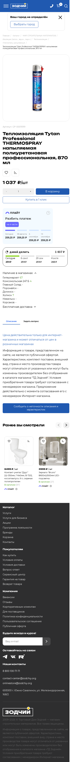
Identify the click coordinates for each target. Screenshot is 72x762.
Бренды (7, 532)
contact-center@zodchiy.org (19, 678)
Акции (7, 522)
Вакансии (9, 597)
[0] (58, 6)
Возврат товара (12, 584)
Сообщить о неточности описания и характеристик (36, 408)
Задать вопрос (31, 321)
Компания (10, 591)
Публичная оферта (14, 626)
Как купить (9, 555)
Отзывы (7, 602)
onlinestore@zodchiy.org (17, 683)
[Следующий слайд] (66, 425)
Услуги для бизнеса (15, 517)
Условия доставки (14, 564)
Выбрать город (24, 24)
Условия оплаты (13, 559)
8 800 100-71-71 (11, 671)
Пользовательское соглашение (22, 621)
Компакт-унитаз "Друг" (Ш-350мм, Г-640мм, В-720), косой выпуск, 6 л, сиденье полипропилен (18, 477)
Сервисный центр (14, 574)
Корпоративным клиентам (19, 606)
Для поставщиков (14, 611)
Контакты (8, 542)
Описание (11, 321)
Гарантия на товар (14, 579)
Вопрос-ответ (11, 569)
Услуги (7, 513)
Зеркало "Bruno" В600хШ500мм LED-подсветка (49, 475)
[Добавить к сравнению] (28, 441)
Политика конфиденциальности (23, 616)
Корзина (8, 537)
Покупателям (13, 549)
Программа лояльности (17, 527)
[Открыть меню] (5, 6)
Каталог (9, 507)
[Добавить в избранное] (9, 441)
